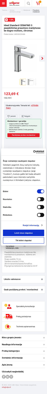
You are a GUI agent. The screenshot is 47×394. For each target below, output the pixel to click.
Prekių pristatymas (23, 317)
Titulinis (4, 10)
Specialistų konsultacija (25, 306)
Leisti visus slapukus (23, 233)
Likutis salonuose (12, 279)
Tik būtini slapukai (23, 240)
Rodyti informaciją (31, 225)
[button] (42, 58)
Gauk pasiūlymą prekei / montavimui (21, 289)
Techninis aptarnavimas (25, 327)
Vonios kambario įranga (15, 11)
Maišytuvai (26, 10)
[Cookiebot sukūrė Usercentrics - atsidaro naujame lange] (33, 152)
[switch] (40, 199)
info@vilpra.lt (6, 387)
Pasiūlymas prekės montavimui (23, 135)
